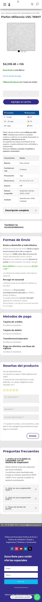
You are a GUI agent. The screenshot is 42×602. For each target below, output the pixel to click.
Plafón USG (16, 13)
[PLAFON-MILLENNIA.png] (21, 37)
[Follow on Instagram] (16, 549)
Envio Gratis (8, 70)
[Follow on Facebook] (12, 549)
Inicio (3, 13)
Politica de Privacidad (13, 537)
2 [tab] (22, 51)
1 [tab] (19, 51)
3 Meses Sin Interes (11, 82)
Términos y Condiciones (26, 542)
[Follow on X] (30, 549)
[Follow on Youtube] (21, 549)
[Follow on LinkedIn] (25, 549)
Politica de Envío (29, 537)
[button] (4, 4)
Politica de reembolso (16, 539)
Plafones (9, 13)
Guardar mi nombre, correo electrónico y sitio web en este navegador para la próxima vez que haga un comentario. (21, 426)
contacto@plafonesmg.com (30, 525)
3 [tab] (25, 51)
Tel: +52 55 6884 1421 (9, 525)
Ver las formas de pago (12, 76)
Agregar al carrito (21, 102)
